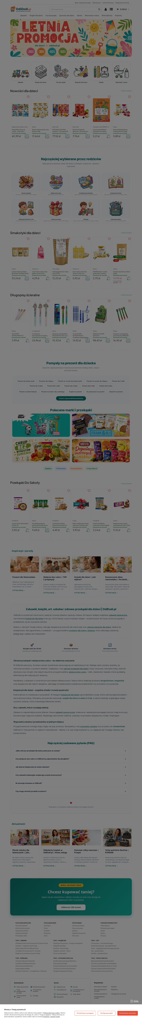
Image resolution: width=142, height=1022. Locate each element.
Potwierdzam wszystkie (128, 1013)
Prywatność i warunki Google (51, 1016)
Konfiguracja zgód (106, 1013)
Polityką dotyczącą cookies (51, 1013)
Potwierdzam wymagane (85, 1013)
